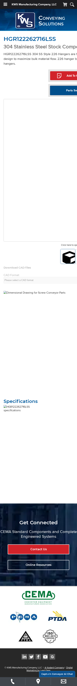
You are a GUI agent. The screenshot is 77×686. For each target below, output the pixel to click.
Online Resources (38, 565)
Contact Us (38, 549)
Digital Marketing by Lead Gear (50, 669)
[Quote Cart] (65, 4)
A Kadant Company (54, 667)
